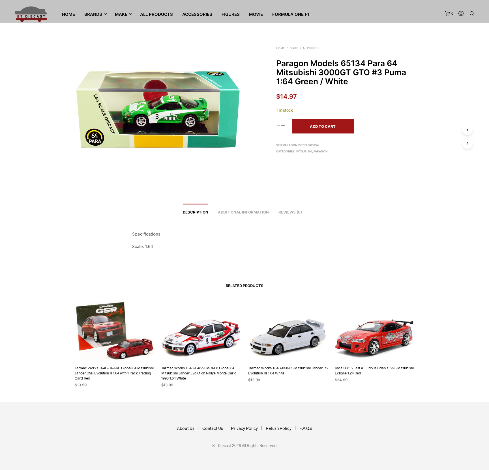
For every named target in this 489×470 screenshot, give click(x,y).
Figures (231, 14)
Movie (256, 14)
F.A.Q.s (305, 428)
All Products (156, 14)
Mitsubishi (311, 48)
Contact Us (212, 428)
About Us (185, 428)
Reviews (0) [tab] (290, 212)
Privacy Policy (244, 428)
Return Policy (278, 428)
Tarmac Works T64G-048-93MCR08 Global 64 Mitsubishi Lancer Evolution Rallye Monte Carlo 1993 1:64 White (198, 373)
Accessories (197, 14)
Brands (93, 14)
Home (68, 14)
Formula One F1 (290, 14)
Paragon (320, 151)
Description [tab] (195, 212)
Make (294, 48)
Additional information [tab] (243, 212)
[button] (449, 13)
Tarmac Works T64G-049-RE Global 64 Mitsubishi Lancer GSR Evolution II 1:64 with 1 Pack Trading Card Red (114, 373)
